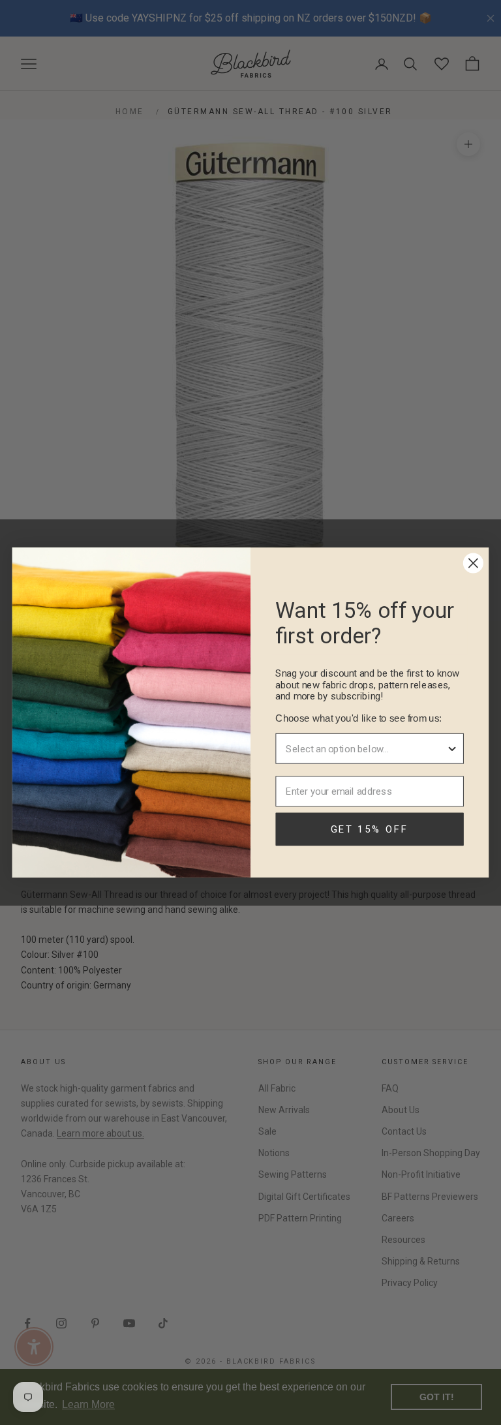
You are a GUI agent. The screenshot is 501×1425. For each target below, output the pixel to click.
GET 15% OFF (370, 829)
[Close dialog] (473, 563)
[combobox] (366, 748)
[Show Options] (452, 748)
